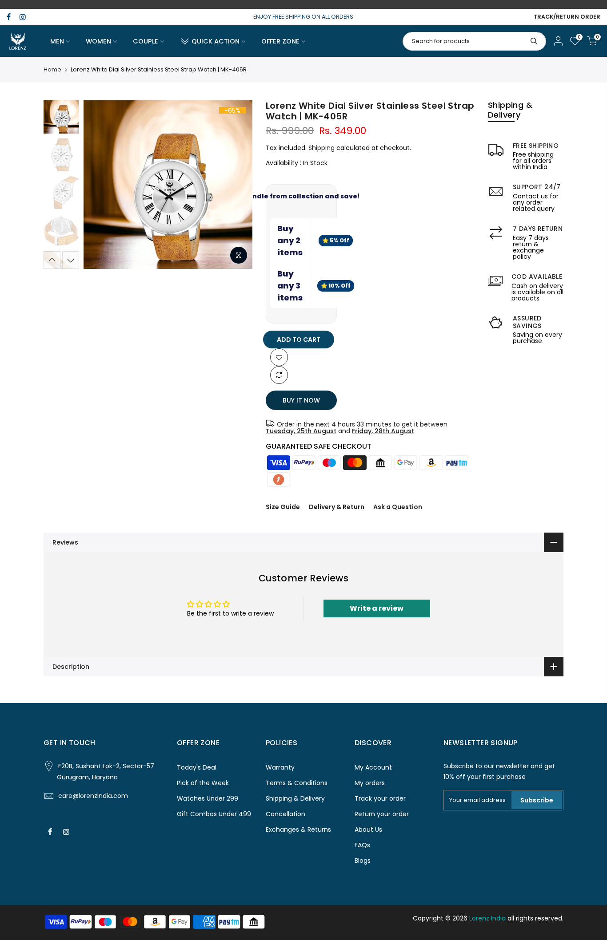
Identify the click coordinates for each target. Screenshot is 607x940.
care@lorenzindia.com (93, 795)
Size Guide (283, 506)
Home (52, 70)
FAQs (362, 845)
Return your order (382, 814)
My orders (370, 782)
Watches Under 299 (207, 798)
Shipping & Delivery (295, 798)
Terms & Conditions (296, 782)
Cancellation (285, 814)
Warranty (280, 767)
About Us (368, 829)
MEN (57, 41)
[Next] (237, 184)
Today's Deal (196, 767)
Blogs (363, 860)
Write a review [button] (376, 608)
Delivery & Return (336, 506)
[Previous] (99, 184)
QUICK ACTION (216, 41)
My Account (373, 767)
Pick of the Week (203, 782)
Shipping (321, 147)
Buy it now (301, 400)
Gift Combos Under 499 (214, 814)
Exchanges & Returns (298, 829)
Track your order (380, 798)
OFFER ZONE (280, 41)
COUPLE (145, 41)
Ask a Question (397, 506)
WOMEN (98, 41)
